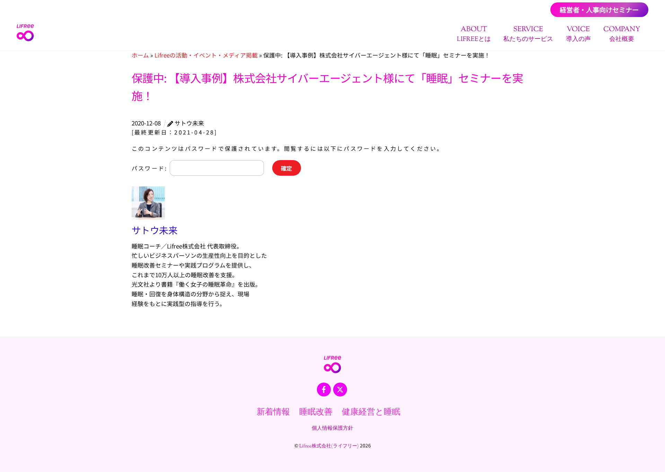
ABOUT (474, 34)
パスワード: (151, 168)
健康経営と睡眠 (371, 412)
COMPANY (621, 34)
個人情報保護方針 (332, 428)
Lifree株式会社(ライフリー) (329, 446)
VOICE (578, 34)
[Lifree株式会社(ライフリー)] (25, 39)
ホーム (140, 55)
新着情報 (273, 412)
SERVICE (528, 34)
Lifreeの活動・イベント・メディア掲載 (206, 55)
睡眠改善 (315, 412)
